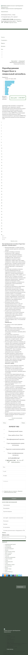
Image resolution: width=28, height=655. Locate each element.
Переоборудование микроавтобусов (7, 578)
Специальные (6, 514)
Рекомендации (20, 604)
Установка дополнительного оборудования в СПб (14, 530)
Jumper (6, 94)
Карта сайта (5, 591)
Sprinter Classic (8, 568)
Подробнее (19, 21)
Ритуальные (5, 521)
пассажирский (8, 547)
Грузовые (5, 524)
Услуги (2, 37)
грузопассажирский (9, 548)
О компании (3, 40)
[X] (9, 575)
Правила (3, 43)
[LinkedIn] (11, 575)
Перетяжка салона (5, 611)
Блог (2, 49)
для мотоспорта (8, 566)
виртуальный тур (8, 571)
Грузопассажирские (7, 511)
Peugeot (6, 88)
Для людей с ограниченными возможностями (13, 517)
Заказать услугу (14, 241)
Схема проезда (10, 649)
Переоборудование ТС (7, 626)
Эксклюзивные (6, 505)
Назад (4, 422)
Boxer (6, 92)
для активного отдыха (10, 564)
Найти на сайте (5, 534)
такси (6, 570)
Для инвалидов (20, 589)
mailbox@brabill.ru (17, 19)
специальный (7, 85)
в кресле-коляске (8, 558)
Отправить (14, 498)
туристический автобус (10, 551)
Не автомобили (6, 527)
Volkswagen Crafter (19, 593)
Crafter (6, 563)
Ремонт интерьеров (5, 621)
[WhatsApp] (17, 575)
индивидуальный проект (9, 81)
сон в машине (8, 554)
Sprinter (6, 550)
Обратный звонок (13, 22)
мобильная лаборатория (9, 82)
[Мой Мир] (7, 575)
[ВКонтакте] (3, 575)
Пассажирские (6, 508)
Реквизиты (6, 634)
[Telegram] (21, 575)
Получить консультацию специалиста (15, 419)
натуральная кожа (9, 561)
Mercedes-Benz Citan (20, 598)
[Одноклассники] (5, 575)
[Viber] (15, 575)
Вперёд (23, 422)
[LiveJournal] (13, 575)
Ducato (6, 91)
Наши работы (4, 34)
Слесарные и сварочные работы (6, 617)
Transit (6, 560)
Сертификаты (20, 607)
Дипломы (19, 601)
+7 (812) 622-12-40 (7, 19)
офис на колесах (8, 84)
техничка (7, 555)
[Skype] (19, 575)
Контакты (3, 46)
